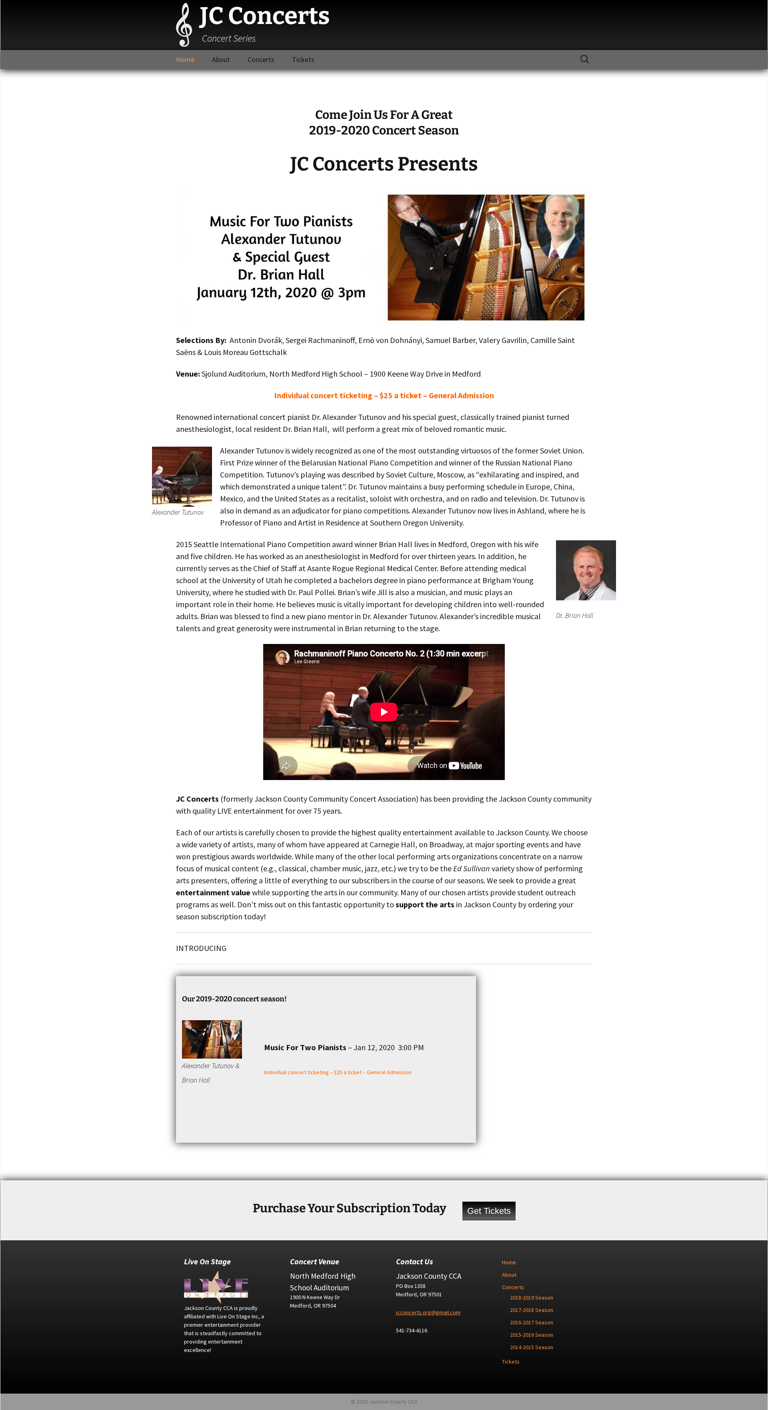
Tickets (303, 59)
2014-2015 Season (531, 1347)
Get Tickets (489, 1211)
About (221, 59)
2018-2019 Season (531, 1297)
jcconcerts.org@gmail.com (428, 1312)
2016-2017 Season (531, 1322)
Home (185, 59)
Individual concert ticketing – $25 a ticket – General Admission (384, 395)
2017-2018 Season (531, 1310)
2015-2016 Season (531, 1334)
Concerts (261, 59)
